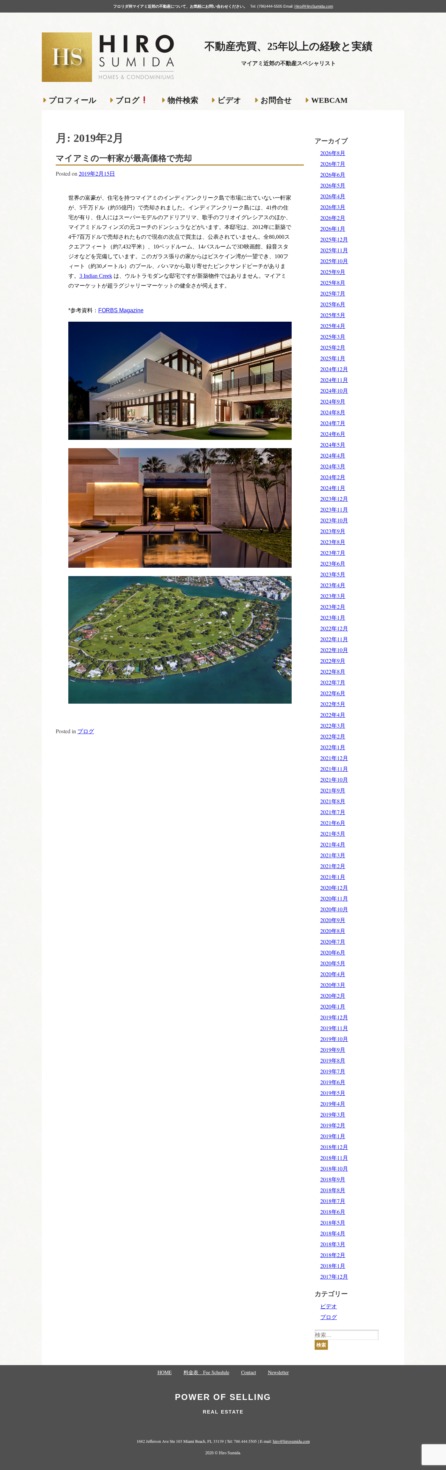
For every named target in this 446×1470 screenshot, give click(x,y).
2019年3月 (332, 1114)
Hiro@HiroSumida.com (313, 6)
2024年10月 (334, 390)
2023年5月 (332, 574)
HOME (164, 1372)
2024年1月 (332, 487)
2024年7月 (332, 423)
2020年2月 (332, 995)
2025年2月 (332, 347)
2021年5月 (332, 833)
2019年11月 (334, 1028)
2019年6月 (332, 1082)
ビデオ (229, 100)
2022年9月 (332, 660)
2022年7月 (332, 682)
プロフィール (73, 100)
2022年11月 (334, 639)
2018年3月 (332, 1244)
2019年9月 (332, 1049)
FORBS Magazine (121, 310)
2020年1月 (332, 1006)
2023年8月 (332, 541)
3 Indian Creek (95, 276)
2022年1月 (332, 747)
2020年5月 (332, 963)
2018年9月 (332, 1179)
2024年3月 (332, 466)
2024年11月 (334, 379)
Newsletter (278, 1372)
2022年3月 (332, 725)
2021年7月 (332, 812)
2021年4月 (332, 844)
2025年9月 (332, 271)
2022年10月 (334, 649)
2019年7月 (332, 1071)
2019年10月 (334, 1038)
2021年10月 (334, 779)
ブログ (128, 100)
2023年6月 (332, 563)
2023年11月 (334, 509)
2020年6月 (332, 952)
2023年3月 (332, 595)
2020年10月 (334, 909)
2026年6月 (332, 174)
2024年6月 (332, 433)
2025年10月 (334, 261)
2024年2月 (332, 477)
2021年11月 (334, 768)
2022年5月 (332, 703)
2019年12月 (334, 1017)
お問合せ (276, 100)
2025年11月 (334, 250)
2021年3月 (332, 855)
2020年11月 (334, 898)
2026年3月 (332, 206)
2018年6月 (332, 1211)
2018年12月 (334, 1146)
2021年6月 (332, 822)
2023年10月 (334, 520)
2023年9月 (332, 531)
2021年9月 (332, 790)
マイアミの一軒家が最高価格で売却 (124, 158)
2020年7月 (332, 941)
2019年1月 (332, 1136)
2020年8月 (332, 930)
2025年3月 (332, 336)
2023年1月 (332, 617)
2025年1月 (332, 358)
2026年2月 (332, 217)
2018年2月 (332, 1254)
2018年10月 (334, 1168)
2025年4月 (332, 325)
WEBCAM (329, 100)
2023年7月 (332, 552)
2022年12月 (334, 628)
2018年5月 (332, 1222)
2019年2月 (332, 1125)
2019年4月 (332, 1103)
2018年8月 (332, 1190)
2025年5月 (332, 315)
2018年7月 (332, 1200)
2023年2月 (332, 606)
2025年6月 (332, 304)
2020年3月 (332, 984)
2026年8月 (332, 152)
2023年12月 (334, 498)
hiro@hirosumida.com (291, 1441)
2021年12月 (334, 757)
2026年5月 (332, 185)
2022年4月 (332, 714)
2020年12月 (334, 887)
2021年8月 (332, 801)
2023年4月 (332, 585)
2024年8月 (332, 412)
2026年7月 (332, 163)
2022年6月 (332, 693)
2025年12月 (334, 239)
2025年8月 (332, 282)
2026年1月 (332, 228)
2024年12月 (334, 369)
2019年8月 (332, 1060)
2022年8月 (332, 671)
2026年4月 (332, 196)
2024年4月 (332, 455)
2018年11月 (334, 1157)
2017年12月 (334, 1276)
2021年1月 (332, 876)
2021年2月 (332, 866)
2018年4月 (332, 1233)
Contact (248, 1372)
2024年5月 (332, 444)
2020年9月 (332, 920)
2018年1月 (332, 1265)
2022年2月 (332, 736)
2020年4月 (332, 974)
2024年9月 (332, 401)
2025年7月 (332, 293)
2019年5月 (332, 1092)
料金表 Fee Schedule (206, 1372)
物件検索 (183, 100)
